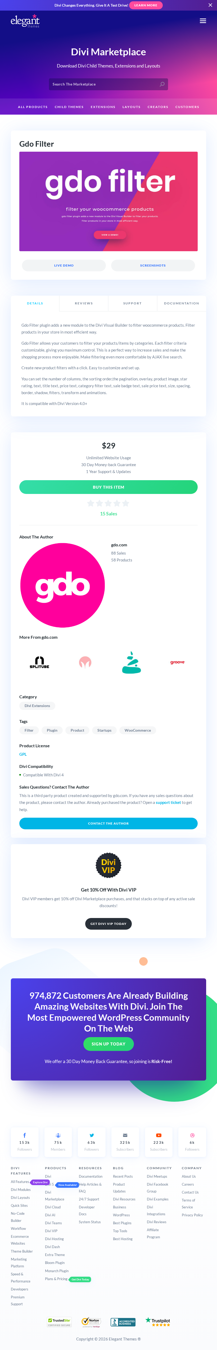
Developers (19, 1289)
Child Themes (69, 107)
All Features (20, 1182)
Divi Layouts (20, 1197)
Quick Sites (19, 1205)
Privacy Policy (192, 1215)
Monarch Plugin (57, 1271)
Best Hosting (123, 1239)
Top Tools (120, 1231)
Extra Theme (55, 1255)
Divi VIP (51, 1231)
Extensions (103, 107)
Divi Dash (52, 1247)
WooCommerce (138, 730)
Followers (24, 1145)
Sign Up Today (108, 1044)
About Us (189, 1176)
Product (77, 730)
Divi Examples (158, 1199)
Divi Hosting (54, 1239)
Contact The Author (108, 823)
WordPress (121, 1215)
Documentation (90, 1176)
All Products (33, 107)
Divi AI (50, 1215)
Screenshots (153, 265)
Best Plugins (122, 1223)
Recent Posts (123, 1176)
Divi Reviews (156, 1222)
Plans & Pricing (56, 1279)
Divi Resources (124, 1199)
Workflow (18, 1228)
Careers (188, 1184)
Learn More (145, 5)
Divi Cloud (53, 1207)
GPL (23, 754)
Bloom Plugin (55, 1263)
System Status (90, 1222)
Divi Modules (21, 1189)
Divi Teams (53, 1223)
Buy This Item (108, 487)
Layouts (132, 107)
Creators (158, 107)
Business (119, 1207)
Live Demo (64, 265)
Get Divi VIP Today (108, 924)
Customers (187, 107)
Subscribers (125, 1145)
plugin (52, 730)
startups (104, 730)
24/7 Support (89, 1199)
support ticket (168, 802)
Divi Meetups (157, 1176)
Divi (48, 1176)
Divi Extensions (37, 705)
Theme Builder (22, 1251)
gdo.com (119, 544)
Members (58, 1145)
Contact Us (190, 1192)
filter (29, 730)
